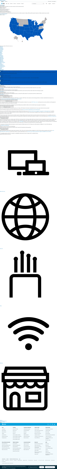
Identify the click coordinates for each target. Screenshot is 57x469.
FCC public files (3, 461)
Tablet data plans (26, 434)
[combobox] (37, 3)
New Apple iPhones (4, 443)
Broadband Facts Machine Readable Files (49, 454)
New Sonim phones (4, 449)
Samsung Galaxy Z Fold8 (16, 437)
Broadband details (20, 460)
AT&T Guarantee (48, 452)
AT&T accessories (26, 445)
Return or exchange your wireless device (38, 452)
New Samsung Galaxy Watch (17, 448)
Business (6, 1)
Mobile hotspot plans (27, 436)
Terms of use (11, 460)
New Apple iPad (15, 443)
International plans (26, 430)
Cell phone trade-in (37, 434)
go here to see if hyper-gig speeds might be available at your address (39, 131)
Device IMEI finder (37, 437)
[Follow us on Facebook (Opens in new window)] (50, 424)
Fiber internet (4, 430)
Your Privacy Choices (40, 460)
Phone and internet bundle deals (50, 434)
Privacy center (35, 460)
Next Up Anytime (26, 437)
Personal (2, 1)
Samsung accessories (27, 446)
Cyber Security (53, 460)
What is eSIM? (37, 450)
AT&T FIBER (21, 121)
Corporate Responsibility (49, 448)
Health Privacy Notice (47, 460)
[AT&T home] (3, 3)
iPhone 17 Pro (15, 430)
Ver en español (54, 1)
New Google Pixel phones (5, 446)
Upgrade (25, 433)
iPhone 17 (14, 433)
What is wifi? (36, 454)
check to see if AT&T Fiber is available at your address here (11, 98)
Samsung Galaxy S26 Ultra (16, 434)
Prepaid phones (4, 437)
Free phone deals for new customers (49, 438)
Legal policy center (25, 460)
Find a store (49, 1)
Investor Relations (48, 446)
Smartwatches (4, 434)
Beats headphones (26, 449)
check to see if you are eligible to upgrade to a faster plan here (39, 111)
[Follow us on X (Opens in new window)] (48, 424)
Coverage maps (7, 460)
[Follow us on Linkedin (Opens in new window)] (54, 424)
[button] (6, 3)
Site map (3, 460)
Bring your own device (38, 433)
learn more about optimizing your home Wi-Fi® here (31, 109)
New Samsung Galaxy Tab (16, 445)
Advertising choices (30, 460)
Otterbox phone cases (27, 448)
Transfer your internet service (39, 436)
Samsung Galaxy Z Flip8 (16, 439)
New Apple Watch (15, 446)
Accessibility (15, 460)
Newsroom (47, 445)
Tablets (3, 433)
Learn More (2, 88)
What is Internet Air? (37, 445)
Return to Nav (2, 5)
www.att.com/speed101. (52, 116)
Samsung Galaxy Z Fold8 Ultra (17, 436)
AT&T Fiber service (35, 102)
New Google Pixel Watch (16, 449)
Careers (47, 449)
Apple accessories (26, 443)
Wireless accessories (5, 436)
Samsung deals (48, 433)
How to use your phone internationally (38, 447)
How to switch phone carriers (39, 430)
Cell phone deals (48, 430)
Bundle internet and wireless (39, 443)
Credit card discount (48, 436)
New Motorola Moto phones (6, 448)
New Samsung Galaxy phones (6, 445)
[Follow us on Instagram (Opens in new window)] (52, 424)
